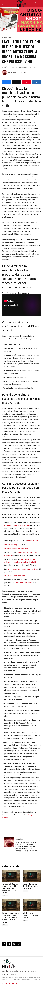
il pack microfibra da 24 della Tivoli (17, 525)
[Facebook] (4, 944)
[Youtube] (13, 983)
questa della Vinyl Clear (23, 583)
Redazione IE (13, 72)
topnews (5, 895)
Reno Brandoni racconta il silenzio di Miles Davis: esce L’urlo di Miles (31, 886)
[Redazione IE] (5, 72)
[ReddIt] (18, 944)
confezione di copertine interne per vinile (22, 569)
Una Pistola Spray (10, 545)
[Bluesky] (16, 983)
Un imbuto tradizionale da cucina (16, 549)
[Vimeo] (9, 983)
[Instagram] (6, 983)
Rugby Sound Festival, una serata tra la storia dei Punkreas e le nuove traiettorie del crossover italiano (10, 888)
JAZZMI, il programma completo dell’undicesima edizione (30, 915)
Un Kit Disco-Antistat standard (15, 576)
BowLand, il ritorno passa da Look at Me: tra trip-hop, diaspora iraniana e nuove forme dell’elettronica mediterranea (10, 917)
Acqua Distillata (33, 541)
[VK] (14, 944)
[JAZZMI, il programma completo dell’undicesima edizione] (32, 905)
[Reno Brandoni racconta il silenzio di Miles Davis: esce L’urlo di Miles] (32, 876)
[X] (9, 944)
